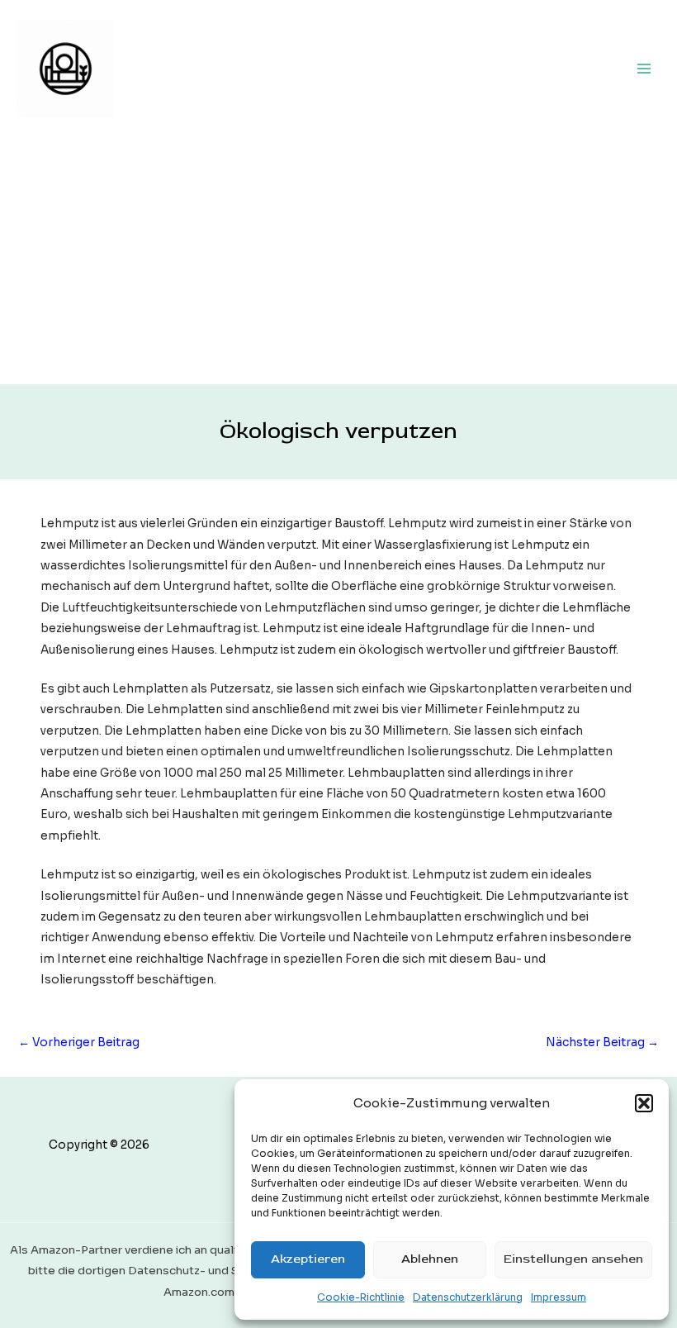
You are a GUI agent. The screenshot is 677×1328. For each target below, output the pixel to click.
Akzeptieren (308, 1259)
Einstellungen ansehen (573, 1259)
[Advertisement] (338, 260)
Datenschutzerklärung (468, 1297)
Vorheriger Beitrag (79, 1042)
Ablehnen (429, 1259)
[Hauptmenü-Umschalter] (644, 68)
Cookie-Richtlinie (361, 1297)
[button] (644, 1103)
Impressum (558, 1297)
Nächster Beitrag (602, 1042)
